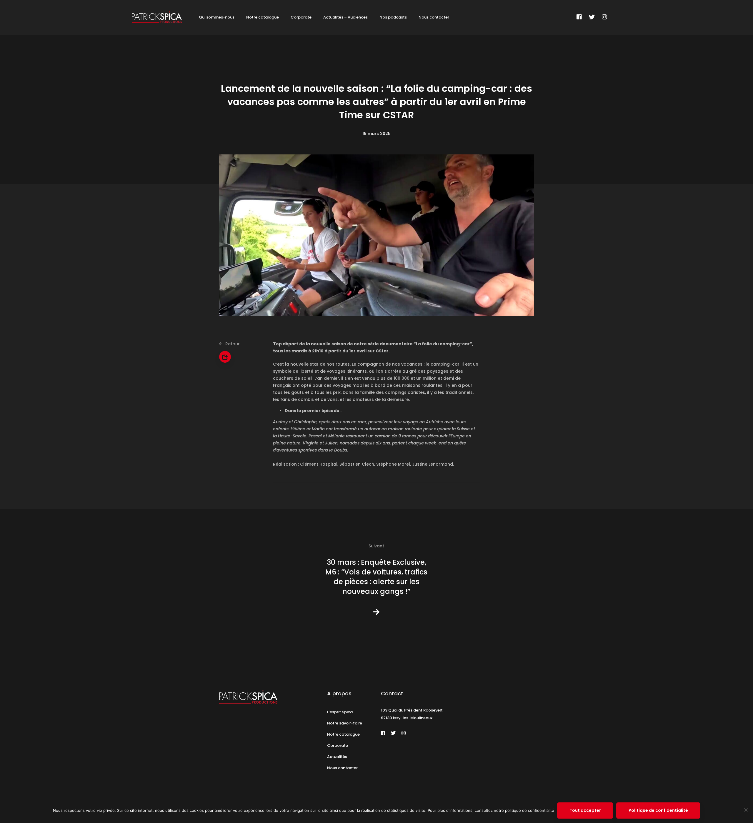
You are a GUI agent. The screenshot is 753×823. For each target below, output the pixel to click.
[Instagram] (604, 17)
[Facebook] (579, 17)
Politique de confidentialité (658, 810)
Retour (232, 344)
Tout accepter (585, 810)
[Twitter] (592, 17)
